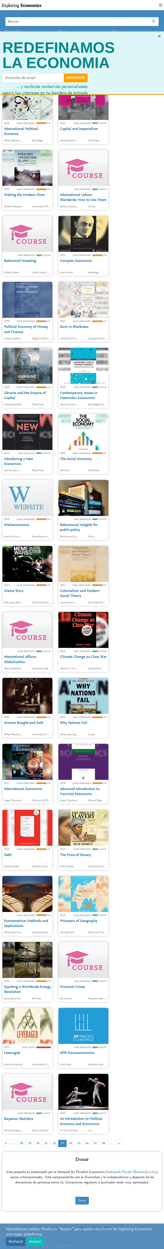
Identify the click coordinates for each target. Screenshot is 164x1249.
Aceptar (35, 1242)
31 (46, 1143)
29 (29, 1143)
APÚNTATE (75, 79)
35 (78, 1143)
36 (87, 1143)
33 (62, 1143)
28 (21, 1143)
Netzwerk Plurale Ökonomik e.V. (130, 1172)
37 (95, 1143)
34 (70, 1143)
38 (103, 1143)
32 (54, 1143)
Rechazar (16, 1242)
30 (37, 1143)
